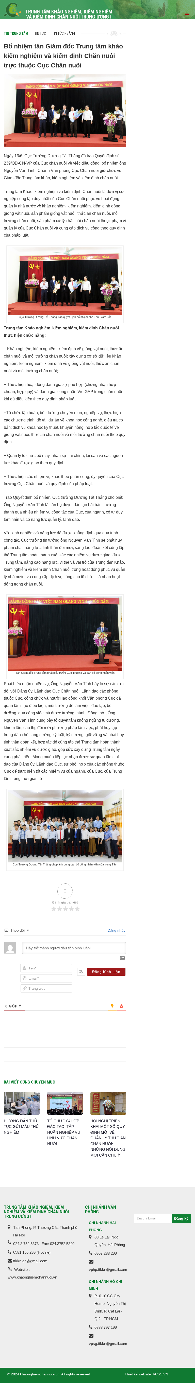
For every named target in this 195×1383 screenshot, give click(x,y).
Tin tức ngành (63, 33)
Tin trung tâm (16, 33)
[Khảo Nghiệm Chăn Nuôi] (12, 10)
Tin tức (40, 33)
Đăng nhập (116, 930)
